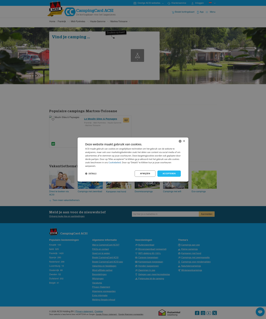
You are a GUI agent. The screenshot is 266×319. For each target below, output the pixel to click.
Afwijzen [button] (145, 173)
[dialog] (133, 159)
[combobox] (180, 141)
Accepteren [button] (169, 173)
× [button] (184, 141)
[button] (90, 173)
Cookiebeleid (114, 162)
